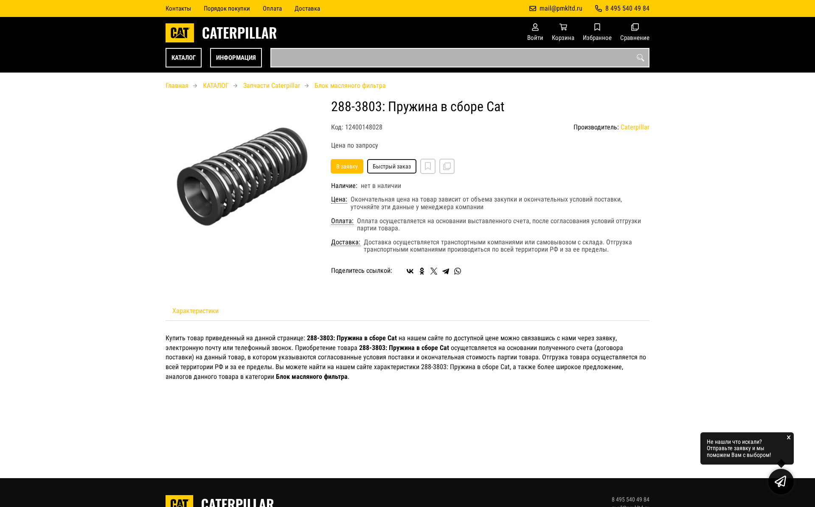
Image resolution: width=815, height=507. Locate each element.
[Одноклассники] (422, 271)
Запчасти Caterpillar (271, 85)
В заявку (347, 166)
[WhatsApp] (457, 271)
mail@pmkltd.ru (561, 8)
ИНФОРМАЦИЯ (236, 58)
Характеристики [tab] (195, 311)
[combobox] (459, 57)
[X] (434, 271)
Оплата (272, 8)
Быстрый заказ (392, 166)
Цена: (339, 199)
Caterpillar (635, 127)
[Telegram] (446, 271)
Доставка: (345, 242)
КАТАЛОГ (183, 58)
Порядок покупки (227, 8)
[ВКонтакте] (410, 271)
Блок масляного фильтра (350, 85)
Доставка (307, 8)
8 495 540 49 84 (627, 8)
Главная (177, 85)
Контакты (178, 8)
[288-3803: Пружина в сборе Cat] (242, 175)
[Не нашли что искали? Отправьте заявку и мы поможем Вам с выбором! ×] (781, 481)
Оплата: (342, 221)
